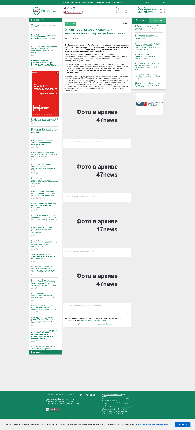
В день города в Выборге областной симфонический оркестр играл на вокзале (43, 195)
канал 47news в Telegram (90, 320)
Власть (66, 2)
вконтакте (68, 8)
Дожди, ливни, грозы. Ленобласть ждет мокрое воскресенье (146, 36)
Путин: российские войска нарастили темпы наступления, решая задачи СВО (43, 169)
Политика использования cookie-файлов (63, 403)
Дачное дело (118, 2)
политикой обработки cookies (152, 424)
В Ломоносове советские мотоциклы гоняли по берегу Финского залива (44, 156)
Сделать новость (74, 12)
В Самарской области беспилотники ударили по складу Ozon (146, 56)
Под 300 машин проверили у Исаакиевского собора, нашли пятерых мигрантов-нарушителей (44, 245)
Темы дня (141, 20)
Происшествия (87, 2)
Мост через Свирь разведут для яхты (43, 27)
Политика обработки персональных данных (65, 401)
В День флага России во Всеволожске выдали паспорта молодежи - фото (43, 309)
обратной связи (105, 324)
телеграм (71, 8)
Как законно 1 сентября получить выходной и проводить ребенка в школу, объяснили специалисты (44, 270)
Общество (99, 2)
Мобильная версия (65, 8)
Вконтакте (87, 395)
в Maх (104, 320)
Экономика (75, 2)
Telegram (91, 395)
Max (94, 395)
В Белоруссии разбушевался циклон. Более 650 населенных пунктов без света (44, 51)
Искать (164, 2)
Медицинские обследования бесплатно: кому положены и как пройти (148, 85)
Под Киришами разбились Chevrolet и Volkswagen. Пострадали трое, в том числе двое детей (44, 231)
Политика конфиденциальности (60, 399)
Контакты (60, 395)
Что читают (158, 20)
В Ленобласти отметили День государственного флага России (148, 28)
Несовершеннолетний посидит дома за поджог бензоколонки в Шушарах (42, 297)
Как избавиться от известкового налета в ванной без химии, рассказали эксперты (44, 182)
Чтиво (108, 2)
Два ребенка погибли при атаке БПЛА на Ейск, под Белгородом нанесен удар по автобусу (44, 321)
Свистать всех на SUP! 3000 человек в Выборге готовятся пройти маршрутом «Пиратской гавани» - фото (149, 46)
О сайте (49, 395)
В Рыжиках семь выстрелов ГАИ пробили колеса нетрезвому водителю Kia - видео (147, 66)
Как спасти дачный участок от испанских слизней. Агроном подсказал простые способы (44, 219)
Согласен (182, 424)
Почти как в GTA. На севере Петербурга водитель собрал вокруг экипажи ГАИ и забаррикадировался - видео (44, 284)
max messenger (74, 8)
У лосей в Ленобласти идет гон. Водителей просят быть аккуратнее (147, 76)
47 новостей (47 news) (113, 395)
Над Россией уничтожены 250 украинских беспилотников (44, 121)
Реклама (70, 395)
